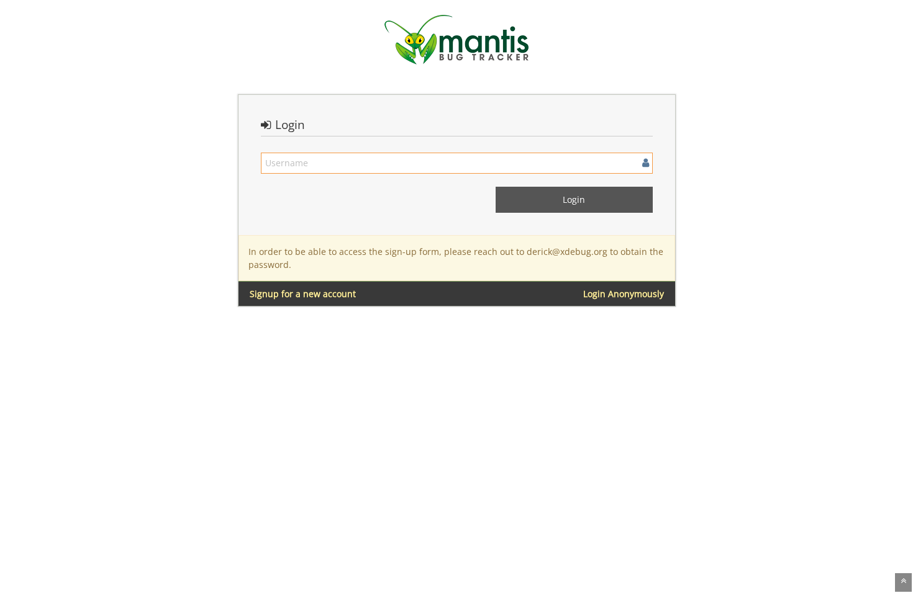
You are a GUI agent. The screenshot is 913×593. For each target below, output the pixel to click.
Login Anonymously (623, 294)
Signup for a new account (303, 294)
